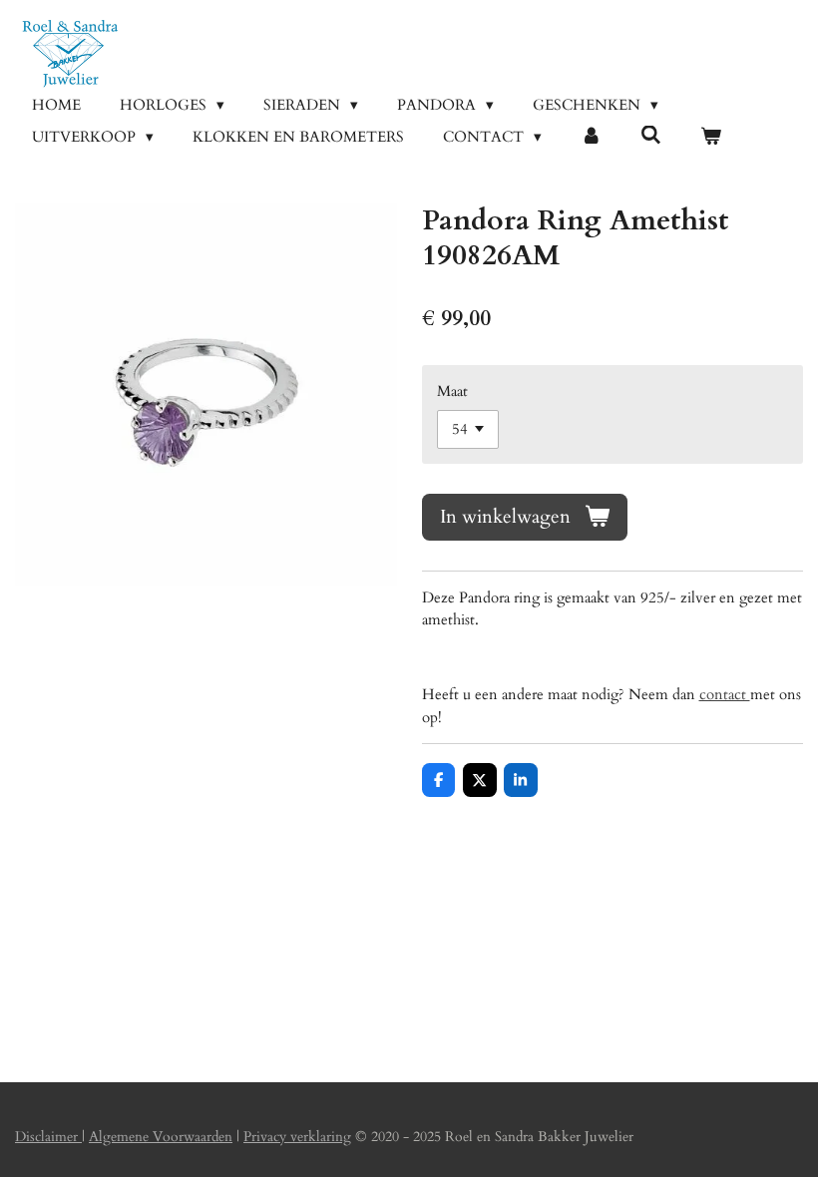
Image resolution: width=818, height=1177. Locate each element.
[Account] (591, 137)
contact (724, 694)
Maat (452, 391)
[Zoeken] (650, 136)
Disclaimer (48, 1136)
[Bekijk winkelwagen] (710, 137)
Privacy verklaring (297, 1136)
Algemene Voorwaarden (160, 1136)
